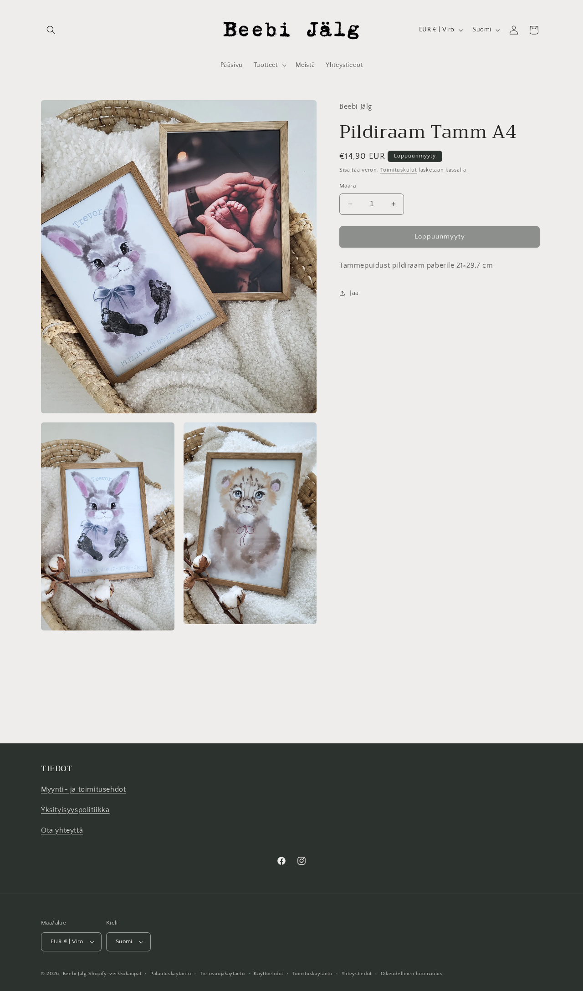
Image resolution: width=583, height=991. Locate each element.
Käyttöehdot (268, 973)
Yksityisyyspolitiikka (75, 810)
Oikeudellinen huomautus (412, 973)
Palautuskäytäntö (170, 973)
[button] (51, 30)
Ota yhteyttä (62, 830)
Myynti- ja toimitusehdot (83, 790)
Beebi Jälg (75, 973)
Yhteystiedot (357, 973)
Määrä (347, 186)
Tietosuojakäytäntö (222, 973)
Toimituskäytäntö (312, 973)
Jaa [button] (354, 293)
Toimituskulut (398, 170)
